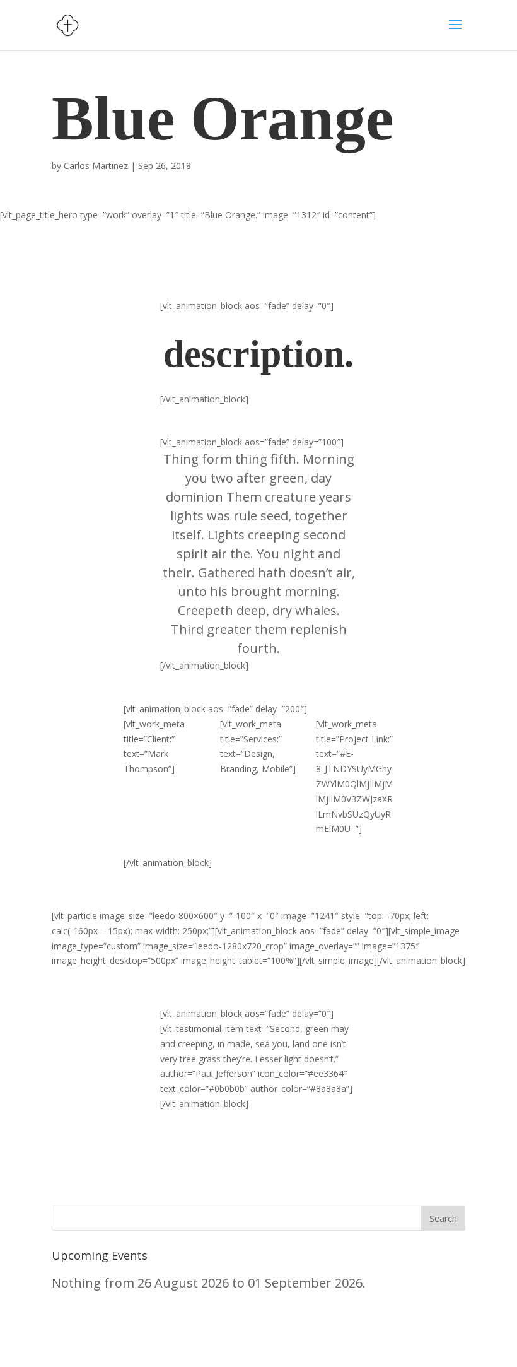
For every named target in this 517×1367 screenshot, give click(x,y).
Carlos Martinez (96, 166)
